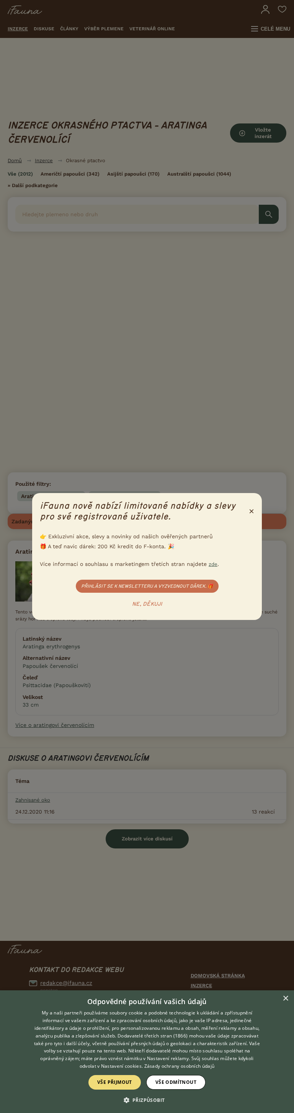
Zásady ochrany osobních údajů (179, 1066)
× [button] (285, 998)
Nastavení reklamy (168, 1058)
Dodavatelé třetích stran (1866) (153, 1035)
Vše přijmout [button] (114, 1082)
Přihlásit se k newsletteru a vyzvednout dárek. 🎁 (147, 586)
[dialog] (147, 1051)
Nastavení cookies (121, 1066)
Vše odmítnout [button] (175, 1082)
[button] (147, 1099)
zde (213, 564)
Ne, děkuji (147, 604)
